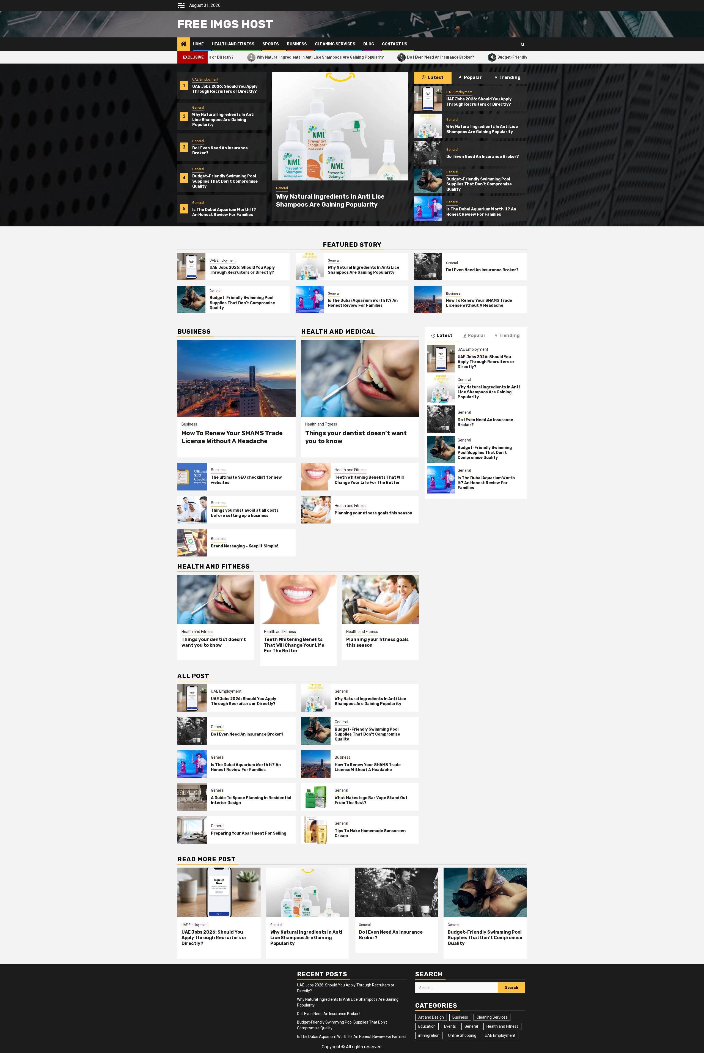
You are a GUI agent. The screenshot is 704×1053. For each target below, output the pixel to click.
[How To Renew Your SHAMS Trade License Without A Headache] (428, 299)
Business (297, 44)
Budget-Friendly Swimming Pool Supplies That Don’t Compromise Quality (502, 57)
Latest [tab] (435, 77)
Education (427, 1026)
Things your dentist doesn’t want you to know (214, 642)
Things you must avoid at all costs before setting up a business (245, 513)
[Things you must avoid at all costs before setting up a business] (192, 509)
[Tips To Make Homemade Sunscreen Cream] (316, 830)
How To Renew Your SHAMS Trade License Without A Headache (479, 303)
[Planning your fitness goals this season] (316, 509)
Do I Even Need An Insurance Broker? (379, 57)
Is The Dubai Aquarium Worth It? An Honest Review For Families (224, 212)
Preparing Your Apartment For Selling (248, 833)
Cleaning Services (335, 44)
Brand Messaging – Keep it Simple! (244, 546)
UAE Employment (205, 79)
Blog (368, 44)
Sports (270, 44)
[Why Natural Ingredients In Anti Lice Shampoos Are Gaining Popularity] (340, 126)
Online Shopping (462, 1035)
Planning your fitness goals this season (373, 513)
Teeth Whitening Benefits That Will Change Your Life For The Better (369, 480)
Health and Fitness (233, 44)
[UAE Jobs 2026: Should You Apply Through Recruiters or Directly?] (428, 98)
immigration (428, 1035)
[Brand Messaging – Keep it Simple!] (192, 542)
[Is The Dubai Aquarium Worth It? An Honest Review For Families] (428, 208)
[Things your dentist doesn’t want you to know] (360, 378)
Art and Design (431, 1017)
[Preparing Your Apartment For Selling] (192, 830)
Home (198, 44)
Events (450, 1026)
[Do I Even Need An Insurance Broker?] (428, 153)
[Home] (184, 44)
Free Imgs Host (225, 24)
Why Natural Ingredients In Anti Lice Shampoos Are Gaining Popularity (258, 57)
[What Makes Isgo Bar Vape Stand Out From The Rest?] (316, 797)
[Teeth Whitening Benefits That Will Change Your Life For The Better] (316, 476)
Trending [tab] (510, 77)
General (198, 107)
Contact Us (394, 44)
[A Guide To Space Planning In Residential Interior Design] (192, 797)
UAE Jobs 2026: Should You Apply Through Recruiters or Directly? (224, 89)
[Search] (522, 44)
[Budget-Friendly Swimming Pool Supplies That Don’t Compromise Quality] (428, 181)
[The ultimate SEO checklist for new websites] (192, 476)
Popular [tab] (472, 77)
